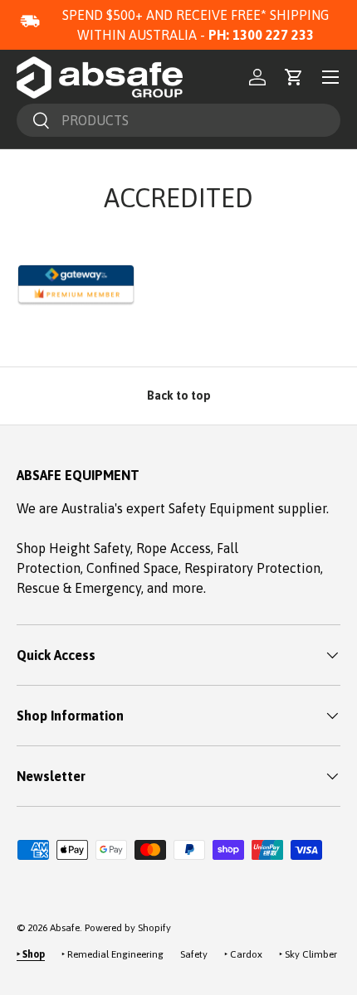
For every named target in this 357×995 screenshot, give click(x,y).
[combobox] (178, 120)
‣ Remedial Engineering (112, 954)
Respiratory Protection (252, 568)
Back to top (179, 395)
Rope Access (173, 548)
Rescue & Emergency (79, 587)
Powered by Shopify (128, 928)
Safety (194, 954)
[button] (294, 77)
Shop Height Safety (73, 548)
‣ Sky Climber (308, 954)
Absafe (65, 928)
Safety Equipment (223, 508)
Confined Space (132, 568)
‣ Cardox (243, 954)
